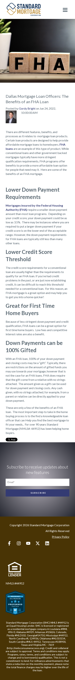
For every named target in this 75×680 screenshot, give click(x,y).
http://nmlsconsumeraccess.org (25, 648)
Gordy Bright (27, 108)
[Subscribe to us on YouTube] (28, 543)
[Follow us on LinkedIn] (47, 543)
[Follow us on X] (37, 543)
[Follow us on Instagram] (18, 543)
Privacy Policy (60, 536)
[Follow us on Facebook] (9, 543)
